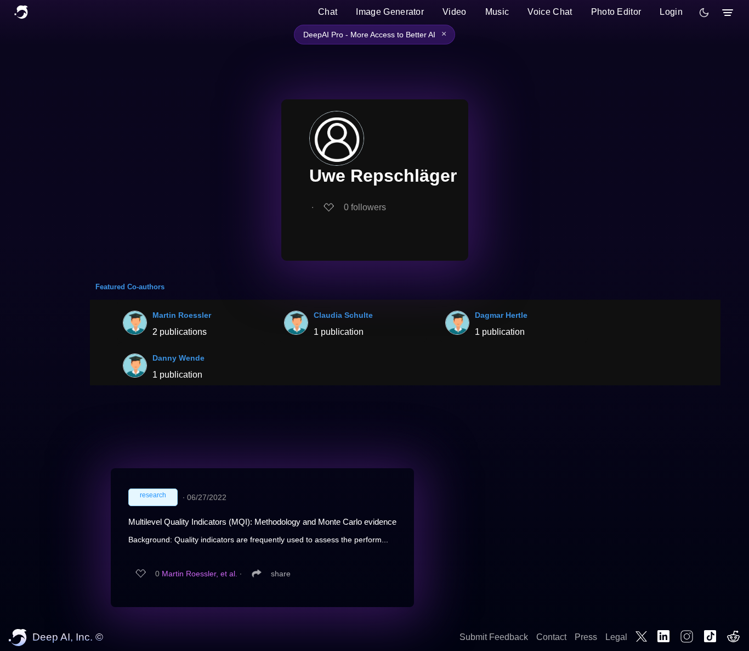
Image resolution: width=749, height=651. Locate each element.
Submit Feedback (493, 637)
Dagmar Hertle (501, 315)
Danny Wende (178, 357)
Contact (551, 637)
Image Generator (390, 11)
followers (365, 207)
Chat (327, 11)
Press (586, 637)
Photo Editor (616, 11)
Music (497, 11)
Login (671, 11)
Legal (616, 637)
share (281, 573)
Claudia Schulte (343, 315)
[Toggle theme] (704, 12)
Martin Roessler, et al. (199, 573)
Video (454, 11)
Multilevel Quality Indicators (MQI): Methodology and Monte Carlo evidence (262, 521)
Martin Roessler (181, 315)
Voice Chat (549, 11)
